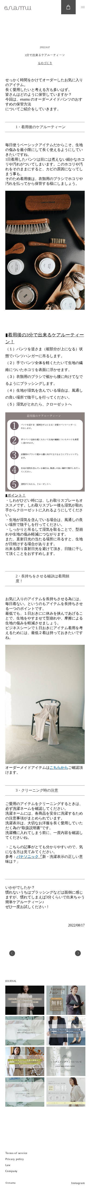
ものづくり (45, 63)
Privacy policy (14, 1159)
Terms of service (16, 1153)
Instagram (78, 1183)
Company (11, 1171)
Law (8, 1165)
